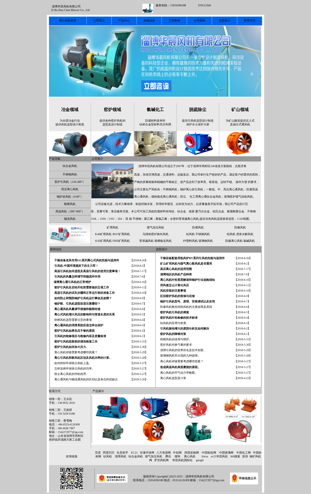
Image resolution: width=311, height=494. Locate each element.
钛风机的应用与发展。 (174, 323)
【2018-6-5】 (138, 314)
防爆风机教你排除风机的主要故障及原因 (186, 306)
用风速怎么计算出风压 (174, 285)
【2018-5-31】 (139, 341)
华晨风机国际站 (182, 460)
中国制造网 (209, 452)
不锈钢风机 (70, 174)
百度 (98, 452)
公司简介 (99, 20)
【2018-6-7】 (138, 303)
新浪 (245, 456)
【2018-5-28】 (139, 357)
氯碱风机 (249, 240)
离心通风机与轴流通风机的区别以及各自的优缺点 (86, 379)
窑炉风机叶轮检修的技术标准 (179, 317)
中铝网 (177, 452)
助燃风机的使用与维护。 (175, 339)
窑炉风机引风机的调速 (174, 312)
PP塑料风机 (190, 240)
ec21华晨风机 (219, 456)
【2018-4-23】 (243, 378)
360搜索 (235, 456)
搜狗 (177, 456)
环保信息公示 (247, 478)
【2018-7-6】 (138, 276)
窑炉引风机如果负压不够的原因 (74, 330)
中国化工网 (243, 452)
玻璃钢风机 (206, 240)
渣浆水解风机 (244, 234)
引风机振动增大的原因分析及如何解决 (184, 328)
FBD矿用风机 (121, 240)
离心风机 (189, 456)
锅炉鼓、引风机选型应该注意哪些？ (77, 303)
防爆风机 (240, 227)
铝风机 (231, 234)
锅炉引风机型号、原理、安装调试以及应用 (187, 301)
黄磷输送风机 (163, 240)
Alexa (204, 456)
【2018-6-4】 (138, 319)
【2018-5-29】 (139, 352)
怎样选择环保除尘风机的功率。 (74, 368)
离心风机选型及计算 (173, 378)
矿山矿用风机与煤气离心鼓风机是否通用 (186, 263)
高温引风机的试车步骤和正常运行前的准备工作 (84, 292)
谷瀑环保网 (147, 452)
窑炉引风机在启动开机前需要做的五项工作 (81, 287)
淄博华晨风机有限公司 (152, 166)
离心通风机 (141, 196)
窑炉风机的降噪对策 (173, 333)
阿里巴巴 (108, 452)
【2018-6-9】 (138, 298)
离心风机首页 (67, 20)
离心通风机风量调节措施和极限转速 (77, 309)
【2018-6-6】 (138, 309)
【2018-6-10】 (139, 292)
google (200, 460)
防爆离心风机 (234, 240)
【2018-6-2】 (138, 330)
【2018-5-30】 (139, 346)
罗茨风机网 (161, 460)
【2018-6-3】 (138, 325)
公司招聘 (199, 20)
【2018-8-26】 (139, 260)
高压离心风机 (69, 189)
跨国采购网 (191, 452)
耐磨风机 (70, 204)
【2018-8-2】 (138, 265)
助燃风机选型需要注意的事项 (73, 319)
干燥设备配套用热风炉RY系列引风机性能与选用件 (192, 258)
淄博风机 (120, 456)
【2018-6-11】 (139, 287)
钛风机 (190, 234)
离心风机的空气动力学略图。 (179, 372)
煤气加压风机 (155, 227)
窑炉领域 (112, 109)
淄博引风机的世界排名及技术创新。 (183, 350)
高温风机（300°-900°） (69, 211)
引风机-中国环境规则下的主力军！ (76, 265)
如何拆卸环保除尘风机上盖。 (71, 363)
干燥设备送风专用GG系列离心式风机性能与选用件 (86, 260)
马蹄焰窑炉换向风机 (155, 234)
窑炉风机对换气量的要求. (176, 344)
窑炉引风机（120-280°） (70, 181)
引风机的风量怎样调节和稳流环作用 (77, 276)
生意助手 (122, 452)
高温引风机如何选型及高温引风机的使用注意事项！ (87, 271)
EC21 (134, 452)
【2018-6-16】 (139, 281)
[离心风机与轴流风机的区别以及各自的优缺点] (91, 373)
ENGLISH (204, 5)
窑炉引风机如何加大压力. (70, 346)
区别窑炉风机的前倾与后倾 (177, 296)
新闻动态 (149, 20)
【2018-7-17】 (139, 271)
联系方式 (249, 20)
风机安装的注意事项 (173, 290)
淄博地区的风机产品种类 (175, 274)
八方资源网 (163, 452)
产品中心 (124, 20)
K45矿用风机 (103, 240)
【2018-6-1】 (138, 336)
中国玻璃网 (226, 452)
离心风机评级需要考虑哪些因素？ (76, 352)
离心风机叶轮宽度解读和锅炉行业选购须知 (187, 279)
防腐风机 (198, 227)
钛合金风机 (70, 165)
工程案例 (174, 20)
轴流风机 (70, 218)
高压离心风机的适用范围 (176, 268)
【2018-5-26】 (139, 379)
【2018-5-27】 (139, 363)
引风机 (199, 189)
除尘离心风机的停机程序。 (71, 373)
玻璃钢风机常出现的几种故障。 (180, 355)
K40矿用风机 (103, 234)
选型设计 (224, 20)
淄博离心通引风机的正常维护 (72, 281)
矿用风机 (112, 227)
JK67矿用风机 (121, 234)
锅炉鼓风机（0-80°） (70, 196)
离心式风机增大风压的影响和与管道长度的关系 (84, 314)
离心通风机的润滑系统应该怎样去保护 (78, 325)
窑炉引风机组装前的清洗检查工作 (76, 341)
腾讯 (168, 456)
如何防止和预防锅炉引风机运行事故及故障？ (83, 298)
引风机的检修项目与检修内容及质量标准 (80, 336)
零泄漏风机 (146, 240)
